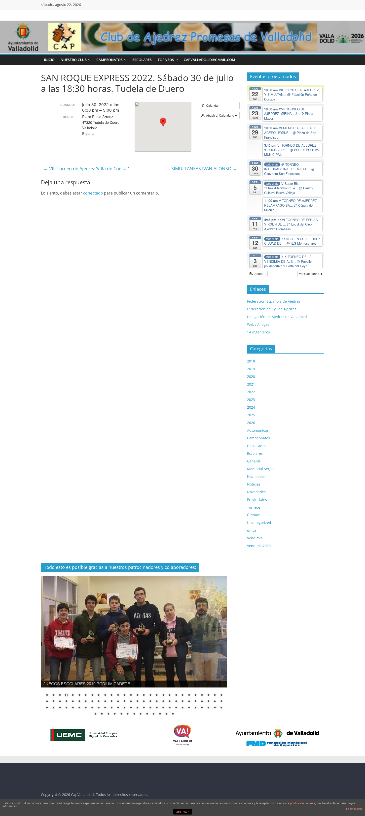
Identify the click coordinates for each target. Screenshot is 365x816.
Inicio (49, 59)
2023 (251, 399)
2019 (251, 368)
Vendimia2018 (259, 545)
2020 (251, 376)
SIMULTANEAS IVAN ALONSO (204, 168)
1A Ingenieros (258, 332)
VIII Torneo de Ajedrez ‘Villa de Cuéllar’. (86, 168)
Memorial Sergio (260, 468)
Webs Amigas (258, 324)
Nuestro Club (74, 59)
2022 (251, 392)
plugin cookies (354, 808)
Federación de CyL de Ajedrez (271, 309)
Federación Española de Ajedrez (273, 301)
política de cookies (302, 803)
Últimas (253, 515)
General (253, 461)
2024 (251, 407)
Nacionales (256, 476)
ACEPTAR (182, 812)
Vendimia (255, 538)
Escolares (142, 59)
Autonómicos (258, 430)
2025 (251, 415)
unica (251, 530)
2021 (251, 384)
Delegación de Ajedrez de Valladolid (277, 316)
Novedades (256, 492)
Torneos (166, 59)
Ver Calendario (309, 273)
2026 (251, 422)
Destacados (256, 445)
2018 (251, 361)
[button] (218, 115)
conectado (93, 193)
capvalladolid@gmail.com (209, 59)
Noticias (253, 484)
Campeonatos (109, 59)
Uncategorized (259, 522)
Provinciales (257, 499)
